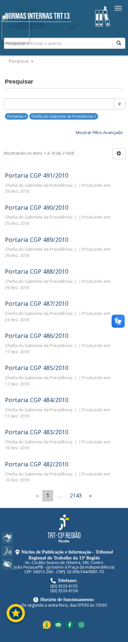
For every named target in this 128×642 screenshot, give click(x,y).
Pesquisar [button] (19, 61)
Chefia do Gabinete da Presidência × (64, 116)
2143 (76, 495)
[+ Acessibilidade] (7, 564)
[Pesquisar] (118, 43)
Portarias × (16, 116)
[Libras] (7, 538)
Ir (119, 104)
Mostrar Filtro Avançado (99, 132)
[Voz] (7, 551)
